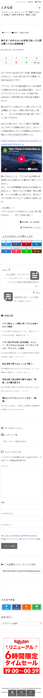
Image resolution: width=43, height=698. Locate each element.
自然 (15, 32)
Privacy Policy (13, 539)
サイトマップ (22, 2)
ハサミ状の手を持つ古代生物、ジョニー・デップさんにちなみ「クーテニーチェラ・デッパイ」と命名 (20, 345)
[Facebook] (16, 58)
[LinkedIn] (37, 58)
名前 (3, 502)
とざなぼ (37, 227)
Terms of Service (29, 539)
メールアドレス (7, 514)
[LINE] (27, 63)
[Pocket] (16, 63)
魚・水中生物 (34, 222)
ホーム (6, 32)
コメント (4, 466)
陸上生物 (25, 32)
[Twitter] (6, 58)
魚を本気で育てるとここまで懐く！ (18, 364)
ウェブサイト (6, 525)
